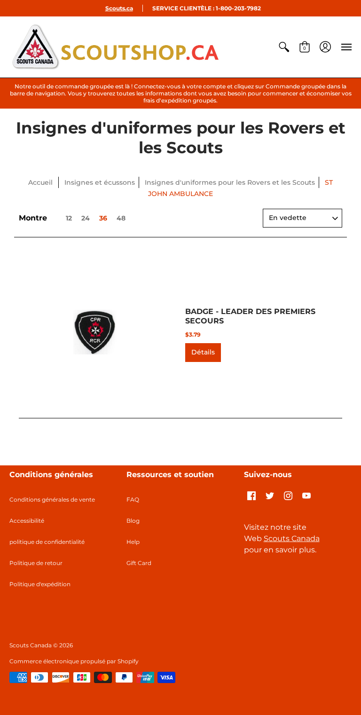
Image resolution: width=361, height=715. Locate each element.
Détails (203, 352)
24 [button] (85, 218)
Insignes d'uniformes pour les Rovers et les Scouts (230, 182)
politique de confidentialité (47, 541)
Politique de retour (36, 562)
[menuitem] (284, 47)
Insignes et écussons (99, 182)
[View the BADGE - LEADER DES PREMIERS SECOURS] (95, 332)
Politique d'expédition (40, 584)
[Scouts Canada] (115, 47)
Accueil (40, 182)
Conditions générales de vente (52, 499)
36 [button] (103, 218)
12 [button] (69, 218)
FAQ (132, 499)
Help (133, 541)
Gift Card (138, 562)
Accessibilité (26, 520)
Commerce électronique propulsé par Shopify (74, 661)
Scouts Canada (292, 538)
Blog (133, 520)
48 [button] (121, 218)
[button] (284, 47)
